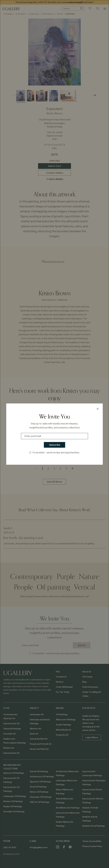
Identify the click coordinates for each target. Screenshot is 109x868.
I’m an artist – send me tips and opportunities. (56, 452)
